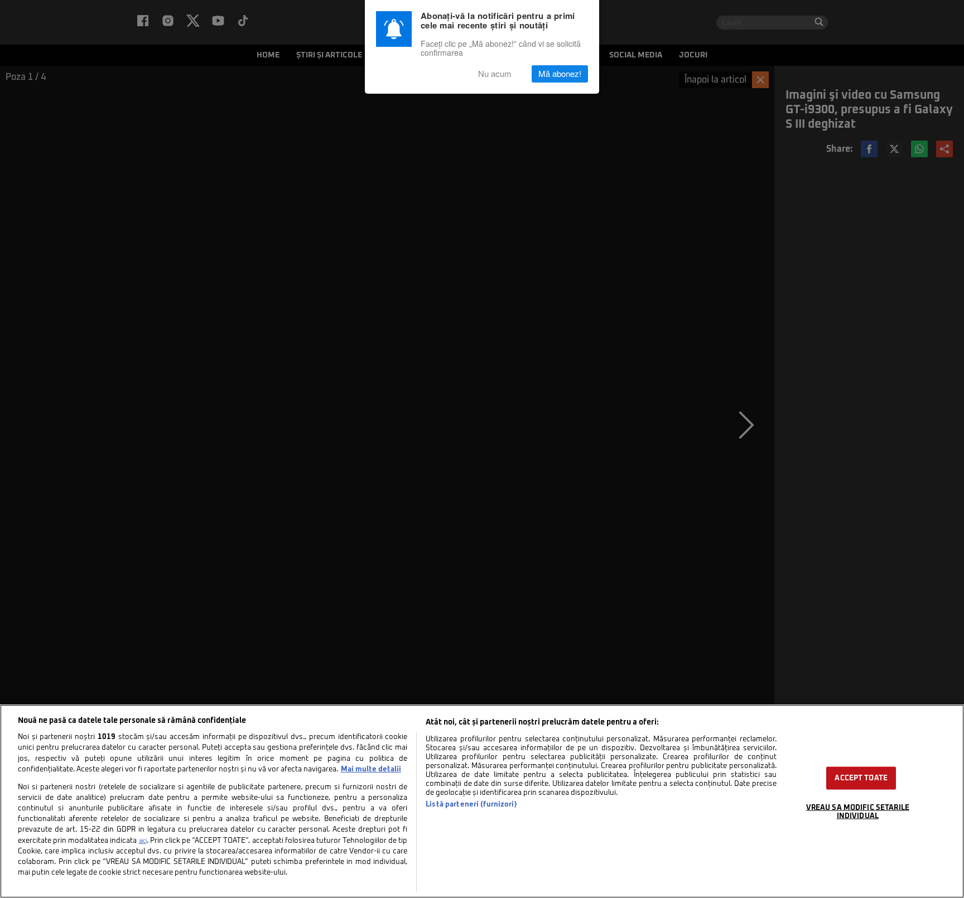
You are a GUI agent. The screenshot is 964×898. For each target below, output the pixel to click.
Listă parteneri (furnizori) (471, 804)
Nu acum (495, 74)
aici (143, 841)
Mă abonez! (559, 74)
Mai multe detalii (371, 769)
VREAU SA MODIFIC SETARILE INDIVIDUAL (857, 811)
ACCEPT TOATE (861, 777)
